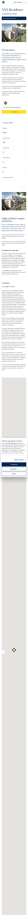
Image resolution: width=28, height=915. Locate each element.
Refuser (14, 473)
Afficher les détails (19, 459)
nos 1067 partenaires (11, 443)
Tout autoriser (14, 464)
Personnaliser (13, 469)
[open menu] (25, 2)
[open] (3, 652)
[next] (24, 188)
